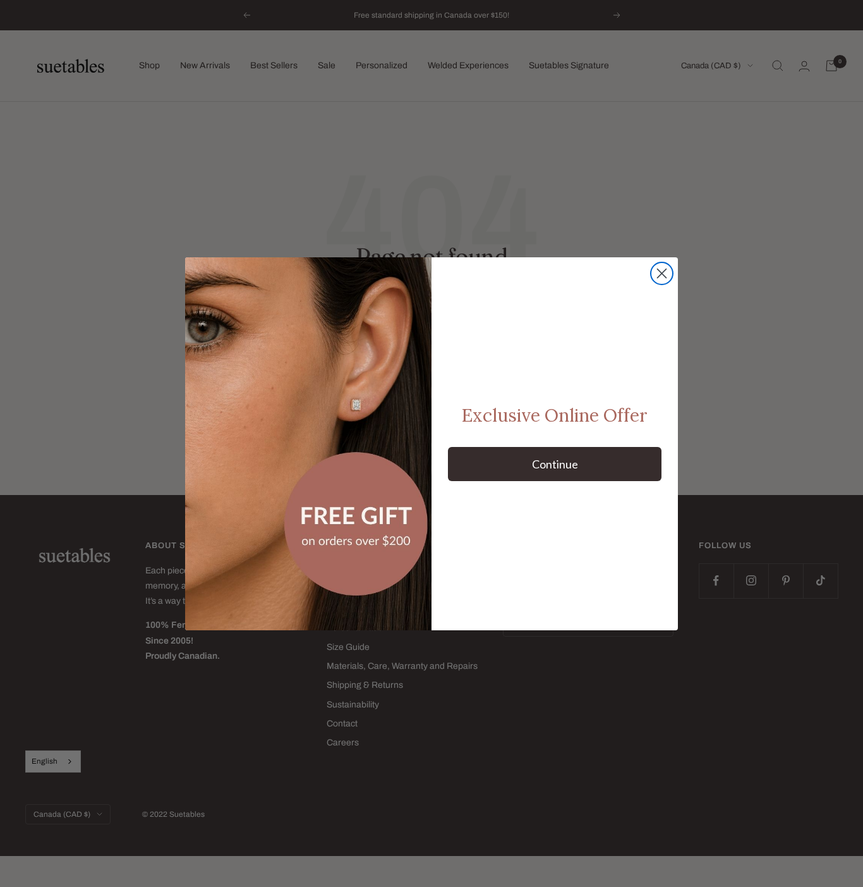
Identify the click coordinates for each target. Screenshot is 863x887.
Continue (555, 464)
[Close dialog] (662, 273)
